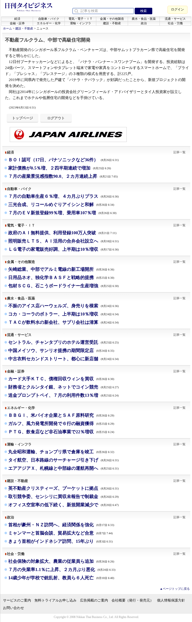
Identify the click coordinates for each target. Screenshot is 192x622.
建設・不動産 (112, 23)
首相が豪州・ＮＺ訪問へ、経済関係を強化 (61, 524)
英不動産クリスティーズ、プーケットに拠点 (63, 488)
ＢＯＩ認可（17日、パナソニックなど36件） (63, 159)
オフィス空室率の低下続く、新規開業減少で (63, 504)
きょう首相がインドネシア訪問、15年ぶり (60, 541)
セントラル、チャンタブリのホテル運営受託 (63, 342)
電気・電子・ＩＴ (80, 18)
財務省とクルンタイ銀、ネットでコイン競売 (63, 387)
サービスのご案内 (17, 600)
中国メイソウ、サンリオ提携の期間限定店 (61, 350)
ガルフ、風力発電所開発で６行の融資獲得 (61, 423)
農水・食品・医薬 (144, 18)
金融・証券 (17, 23)
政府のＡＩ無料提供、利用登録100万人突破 (62, 232)
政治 (144, 23)
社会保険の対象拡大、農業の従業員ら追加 (61, 561)
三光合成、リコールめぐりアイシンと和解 (61, 204)
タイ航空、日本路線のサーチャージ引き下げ (63, 460)
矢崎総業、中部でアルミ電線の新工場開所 (61, 269)
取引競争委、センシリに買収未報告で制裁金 (63, 496)
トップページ (22, 118)
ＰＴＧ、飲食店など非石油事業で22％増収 (61, 431)
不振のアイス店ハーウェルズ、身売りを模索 (63, 305)
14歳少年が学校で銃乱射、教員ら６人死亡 (61, 577)
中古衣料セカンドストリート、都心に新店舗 (63, 358)
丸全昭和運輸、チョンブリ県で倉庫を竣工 (61, 451)
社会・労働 (175, 23)
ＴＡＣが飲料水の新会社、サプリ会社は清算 (63, 322)
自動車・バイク (48, 18)
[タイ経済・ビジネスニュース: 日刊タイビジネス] (28, 10)
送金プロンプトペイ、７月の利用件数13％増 (63, 395)
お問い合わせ (13, 608)
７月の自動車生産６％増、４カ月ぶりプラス (63, 196)
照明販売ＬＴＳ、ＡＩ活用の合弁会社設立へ (63, 241)
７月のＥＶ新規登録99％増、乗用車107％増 (62, 212)
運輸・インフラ (80, 23)
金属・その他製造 (112, 18)
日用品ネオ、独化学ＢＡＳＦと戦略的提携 (61, 277)
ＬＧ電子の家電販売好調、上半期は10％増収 (63, 249)
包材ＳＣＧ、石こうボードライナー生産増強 (63, 285)
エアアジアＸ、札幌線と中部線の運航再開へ (63, 468)
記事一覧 (180, 152)
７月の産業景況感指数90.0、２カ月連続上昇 (63, 176)
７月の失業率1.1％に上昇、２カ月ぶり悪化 (62, 569)
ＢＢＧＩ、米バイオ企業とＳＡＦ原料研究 (61, 415)
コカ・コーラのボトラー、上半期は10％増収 (63, 314)
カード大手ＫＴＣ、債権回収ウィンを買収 (61, 378)
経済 (17, 18)
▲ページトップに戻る (175, 588)
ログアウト (56, 118)
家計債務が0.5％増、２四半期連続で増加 (59, 168)
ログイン (177, 9)
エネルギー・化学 (49, 23)
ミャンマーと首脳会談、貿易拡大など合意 (60, 533)
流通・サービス (175, 18)
